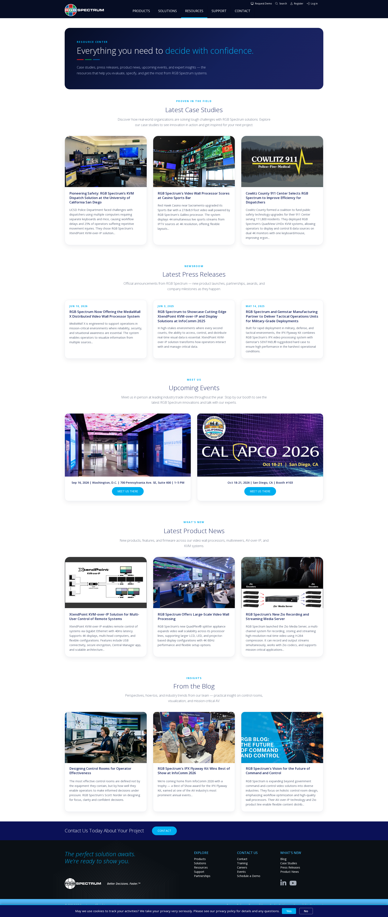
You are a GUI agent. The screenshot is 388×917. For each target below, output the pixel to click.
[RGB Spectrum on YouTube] (293, 882)
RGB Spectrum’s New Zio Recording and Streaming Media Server (277, 616)
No (306, 911)
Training (242, 863)
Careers (242, 867)
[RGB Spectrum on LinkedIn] (284, 882)
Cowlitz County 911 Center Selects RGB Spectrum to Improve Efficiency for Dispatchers (277, 197)
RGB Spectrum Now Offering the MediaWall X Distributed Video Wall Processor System (104, 314)
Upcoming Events (194, 387)
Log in (314, 3)
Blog (283, 859)
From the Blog (194, 686)
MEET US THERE (128, 491)
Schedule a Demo (248, 876)
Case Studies (288, 863)
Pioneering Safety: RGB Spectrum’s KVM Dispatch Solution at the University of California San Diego (101, 197)
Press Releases (290, 867)
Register (298, 3)
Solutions (200, 863)
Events (241, 872)
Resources (201, 867)
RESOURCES (194, 11)
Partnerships (202, 876)
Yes (289, 911)
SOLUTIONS (167, 11)
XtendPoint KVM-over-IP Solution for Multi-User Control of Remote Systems (104, 616)
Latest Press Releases (194, 274)
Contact (164, 831)
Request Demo (263, 3)
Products (200, 859)
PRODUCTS (141, 11)
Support (199, 872)
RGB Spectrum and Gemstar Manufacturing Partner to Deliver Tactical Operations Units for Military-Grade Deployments (282, 316)
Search (283, 3)
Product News (289, 872)
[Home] (86, 10)
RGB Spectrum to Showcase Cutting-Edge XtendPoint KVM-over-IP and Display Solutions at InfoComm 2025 (192, 316)
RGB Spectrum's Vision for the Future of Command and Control (278, 770)
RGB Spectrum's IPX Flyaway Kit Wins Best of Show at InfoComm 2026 (194, 770)
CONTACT (242, 11)
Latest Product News (194, 530)
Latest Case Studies (194, 109)
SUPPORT (219, 11)
